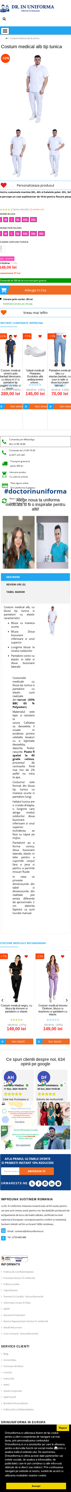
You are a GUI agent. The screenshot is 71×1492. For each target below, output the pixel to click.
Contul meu (9, 1360)
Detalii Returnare (12, 1327)
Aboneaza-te (37, 1171)
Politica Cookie (11, 1284)
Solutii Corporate (12, 1391)
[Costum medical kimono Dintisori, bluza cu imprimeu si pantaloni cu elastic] (53, 978)
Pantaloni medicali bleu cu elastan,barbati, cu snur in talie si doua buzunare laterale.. (60, 378)
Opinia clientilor (28, 209)
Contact (7, 1372)
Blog (5, 1353)
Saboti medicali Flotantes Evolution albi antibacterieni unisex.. (35, 376)
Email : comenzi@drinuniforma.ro (25, 1231)
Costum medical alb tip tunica (24, 38)
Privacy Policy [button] (56, 1475)
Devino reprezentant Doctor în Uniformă (25, 1321)
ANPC (6, 1384)
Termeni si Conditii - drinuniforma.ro (23, 1296)
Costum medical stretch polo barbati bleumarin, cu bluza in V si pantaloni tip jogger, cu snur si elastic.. (10, 379)
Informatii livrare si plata (17, 1302)
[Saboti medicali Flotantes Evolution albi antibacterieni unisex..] (35, 351)
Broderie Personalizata (15, 1403)
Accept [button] (36, 1486)
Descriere (13, 577)
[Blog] (32, 1183)
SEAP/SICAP (9, 1397)
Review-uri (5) (15, 584)
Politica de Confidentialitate (18, 1271)
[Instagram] (45, 1183)
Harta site (8, 1378)
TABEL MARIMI (15, 592)
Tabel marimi (10, 1290)
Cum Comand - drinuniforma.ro (20, 1333)
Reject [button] (63, 1428)
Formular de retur (13, 1366)
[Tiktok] (58, 1183)
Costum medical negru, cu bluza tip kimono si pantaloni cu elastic (16, 1008)
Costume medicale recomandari (23, 943)
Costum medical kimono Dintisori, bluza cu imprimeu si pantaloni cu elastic (52, 1010)
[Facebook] (39, 1183)
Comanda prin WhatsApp (21, 439)
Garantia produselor (14, 1315)
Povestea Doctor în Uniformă (19, 1278)
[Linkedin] (52, 1183)
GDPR (6, 1309)
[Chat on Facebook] (62, 1456)
